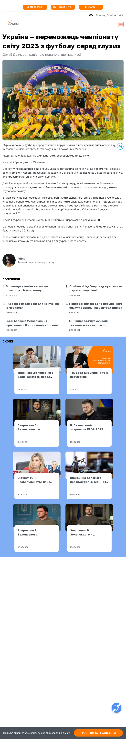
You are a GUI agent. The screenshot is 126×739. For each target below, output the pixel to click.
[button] (120, 15)
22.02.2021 (74, 330)
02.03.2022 (23, 547)
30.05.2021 (74, 295)
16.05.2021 (22, 494)
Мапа (92, 7)
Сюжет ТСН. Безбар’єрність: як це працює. (34, 482)
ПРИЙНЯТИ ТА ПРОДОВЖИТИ (98, 732)
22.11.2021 (74, 389)
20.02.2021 (11, 330)
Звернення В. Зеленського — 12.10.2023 (29, 429)
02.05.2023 (23, 389)
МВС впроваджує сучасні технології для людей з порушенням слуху (88, 325)
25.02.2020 (11, 295)
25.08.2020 (12, 312)
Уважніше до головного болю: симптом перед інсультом (35, 376)
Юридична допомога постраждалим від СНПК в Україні (89, 482)
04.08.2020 (74, 312)
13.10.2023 (22, 442)
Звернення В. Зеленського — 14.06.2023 (81, 534)
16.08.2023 (75, 442)
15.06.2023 (75, 547)
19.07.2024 (75, 494)
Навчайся (63, 7)
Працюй (36, 7)
